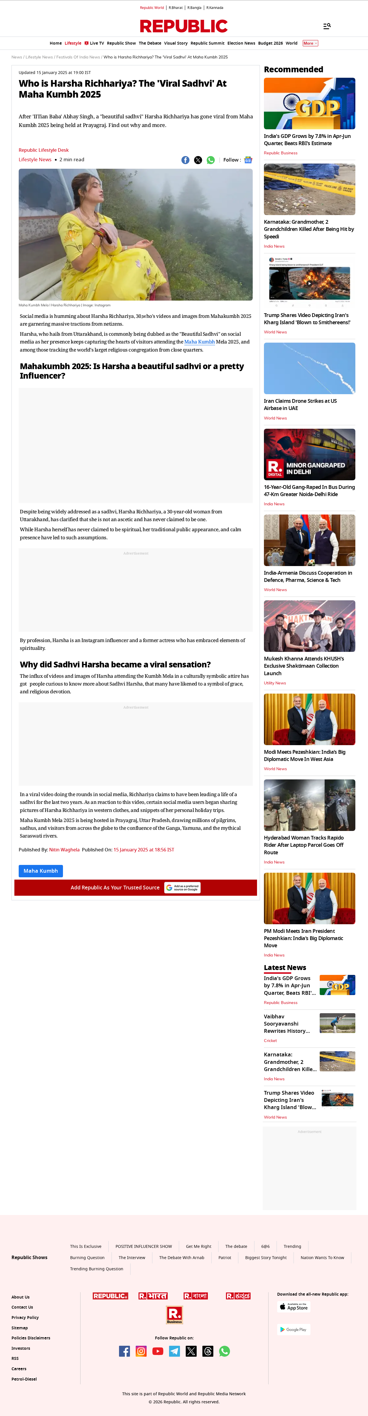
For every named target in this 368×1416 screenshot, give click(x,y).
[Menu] (324, 26)
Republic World (152, 7)
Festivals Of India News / (79, 57)
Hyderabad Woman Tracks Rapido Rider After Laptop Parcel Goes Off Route (304, 845)
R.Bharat (176, 7)
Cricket (270, 1041)
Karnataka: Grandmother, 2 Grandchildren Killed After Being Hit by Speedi (309, 229)
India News (274, 246)
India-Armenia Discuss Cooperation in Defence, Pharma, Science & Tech (308, 576)
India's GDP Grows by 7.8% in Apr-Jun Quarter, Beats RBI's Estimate (307, 139)
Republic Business (281, 153)
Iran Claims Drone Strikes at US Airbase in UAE (300, 404)
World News (275, 332)
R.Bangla (194, 7)
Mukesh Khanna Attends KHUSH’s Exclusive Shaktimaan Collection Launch (304, 666)
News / (18, 57)
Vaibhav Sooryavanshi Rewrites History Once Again (285, 1027)
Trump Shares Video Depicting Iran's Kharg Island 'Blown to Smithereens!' (307, 319)
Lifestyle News (35, 159)
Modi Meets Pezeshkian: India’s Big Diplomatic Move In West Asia (305, 755)
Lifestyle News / (40, 57)
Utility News (275, 683)
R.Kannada (214, 7)
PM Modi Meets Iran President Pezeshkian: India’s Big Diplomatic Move (303, 938)
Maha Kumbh (199, 341)
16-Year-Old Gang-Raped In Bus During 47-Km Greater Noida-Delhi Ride (309, 490)
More (308, 43)
